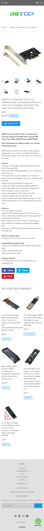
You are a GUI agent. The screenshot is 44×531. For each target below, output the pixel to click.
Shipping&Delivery (22, 471)
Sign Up (38, 506)
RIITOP (23, 522)
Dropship (22, 480)
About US (22, 468)
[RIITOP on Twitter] (15, 516)
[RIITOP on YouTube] (27, 516)
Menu (6, 3)
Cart (40, 3)
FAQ (22, 474)
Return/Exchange (22, 477)
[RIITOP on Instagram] (23, 516)
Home (3, 27)
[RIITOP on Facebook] (19, 516)
